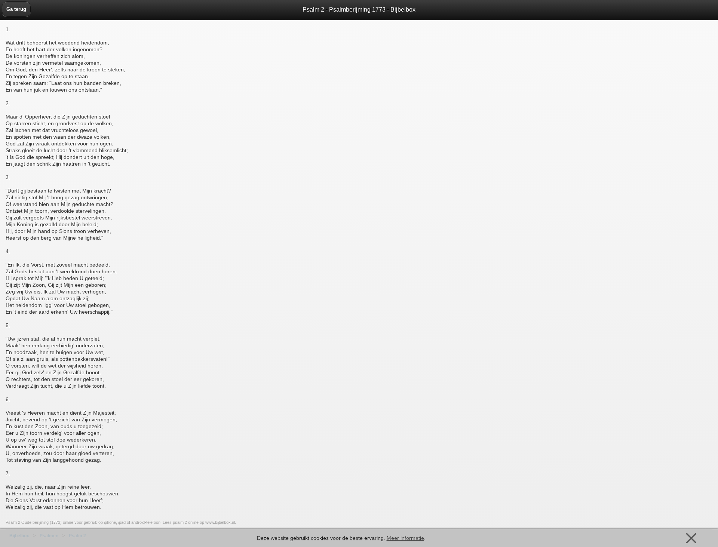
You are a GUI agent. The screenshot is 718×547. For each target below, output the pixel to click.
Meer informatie (405, 538)
